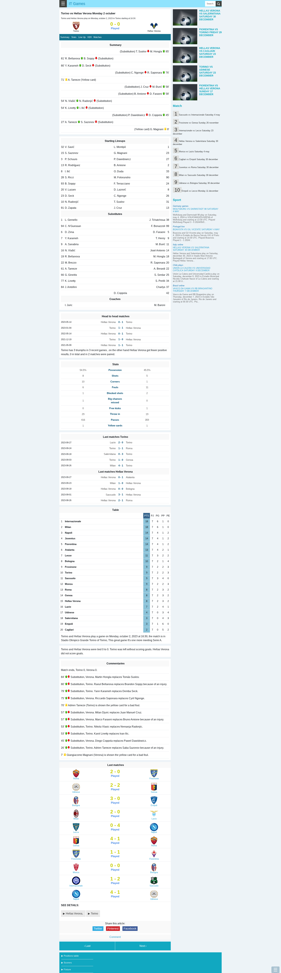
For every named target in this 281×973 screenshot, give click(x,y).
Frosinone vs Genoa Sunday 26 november (199, 123)
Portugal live (179, 226)
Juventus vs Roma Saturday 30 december (199, 167)
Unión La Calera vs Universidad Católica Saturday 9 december (191, 269)
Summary (64, 37)
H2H (89, 37)
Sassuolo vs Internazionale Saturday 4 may (199, 115)
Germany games (180, 206)
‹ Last (87, 946)
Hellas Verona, (75, 913)
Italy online (178, 244)
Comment (115, 937)
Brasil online (178, 285)
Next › (143, 946)
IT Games (77, 3)
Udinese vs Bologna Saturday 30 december (199, 183)
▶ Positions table (70, 955)
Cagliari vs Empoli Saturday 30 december (198, 159)
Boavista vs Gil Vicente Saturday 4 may (196, 229)
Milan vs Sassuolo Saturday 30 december (198, 175)
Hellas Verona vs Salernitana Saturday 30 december (191, 248)
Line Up (82, 37)
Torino (94, 913)
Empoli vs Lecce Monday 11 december (200, 191)
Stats (73, 37)
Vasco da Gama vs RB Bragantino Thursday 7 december (192, 289)
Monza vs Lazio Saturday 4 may (194, 151)
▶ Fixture (66, 969)
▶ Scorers (66, 962)
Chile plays (178, 265)
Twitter (98, 928)
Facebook (130, 928)
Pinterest (113, 928)
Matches (98, 37)
